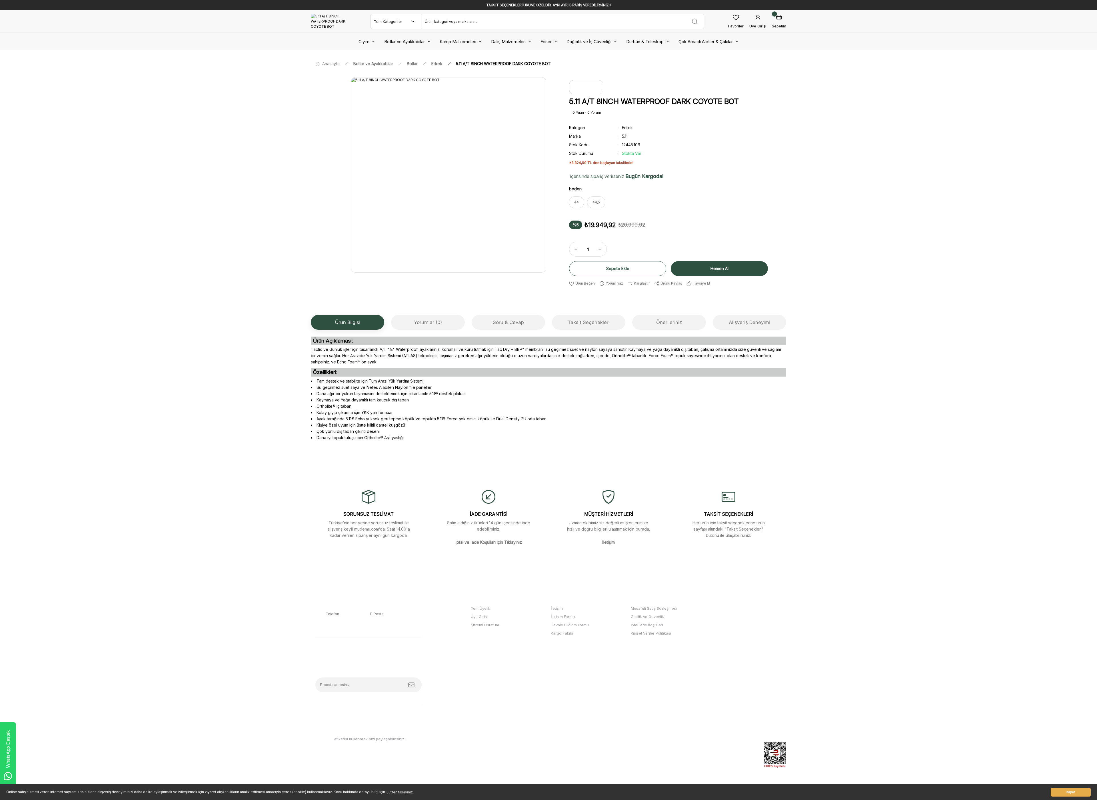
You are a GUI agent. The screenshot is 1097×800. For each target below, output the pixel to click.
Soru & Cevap (508, 322)
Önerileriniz (669, 322)
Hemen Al (719, 268)
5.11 (625, 136)
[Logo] (328, 21)
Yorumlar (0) (428, 322)
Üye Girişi (479, 616)
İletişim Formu (563, 616)
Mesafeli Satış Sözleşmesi (654, 608)
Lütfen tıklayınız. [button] (400, 792)
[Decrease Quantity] (576, 249)
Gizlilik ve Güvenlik (647, 616)
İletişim (557, 608)
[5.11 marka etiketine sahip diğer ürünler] (586, 87)
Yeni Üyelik (480, 608)
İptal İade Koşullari (647, 625)
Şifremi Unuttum (485, 625)
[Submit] (411, 684)
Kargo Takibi (562, 633)
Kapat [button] (1070, 792)
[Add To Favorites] (582, 283)
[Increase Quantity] (600, 249)
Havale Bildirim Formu (570, 625)
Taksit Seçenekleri (589, 322)
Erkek (627, 127)
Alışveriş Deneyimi (749, 322)
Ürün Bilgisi (347, 322)
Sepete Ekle (617, 268)
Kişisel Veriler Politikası (651, 633)
